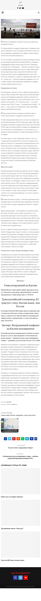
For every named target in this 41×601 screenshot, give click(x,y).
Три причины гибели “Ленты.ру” (12, 528)
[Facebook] (15, 577)
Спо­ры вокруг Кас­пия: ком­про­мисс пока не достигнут (18, 415)
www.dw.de (8, 402)
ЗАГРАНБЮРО (20, 573)
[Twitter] (20, 577)
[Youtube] (26, 577)
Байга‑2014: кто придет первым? (12, 497)
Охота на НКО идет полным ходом (12, 560)
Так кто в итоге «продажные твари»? (20, 448)
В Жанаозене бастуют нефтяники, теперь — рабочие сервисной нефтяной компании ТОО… (20, 457)
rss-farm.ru (14, 404)
